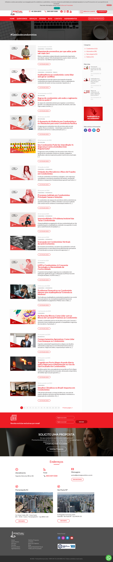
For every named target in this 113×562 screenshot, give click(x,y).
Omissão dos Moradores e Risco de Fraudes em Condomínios (57, 173)
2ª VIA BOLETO (102, 11)
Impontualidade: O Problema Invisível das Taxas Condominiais (56, 219)
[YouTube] (70, 11)
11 (50, 408)
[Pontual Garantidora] (16, 12)
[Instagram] (64, 11)
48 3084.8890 (36, 11)
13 (56, 408)
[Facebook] (61, 11)
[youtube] (98, 130)
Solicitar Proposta (56, 449)
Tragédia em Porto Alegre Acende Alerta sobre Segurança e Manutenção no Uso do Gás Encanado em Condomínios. (56, 364)
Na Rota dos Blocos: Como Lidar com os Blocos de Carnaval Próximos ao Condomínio (57, 317)
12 (53, 408)
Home (13, 540)
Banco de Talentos (33, 543)
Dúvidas (13, 545)
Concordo (57, 8)
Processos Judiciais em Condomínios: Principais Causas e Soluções (54, 196)
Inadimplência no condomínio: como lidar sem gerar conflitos (56, 76)
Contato (30, 542)
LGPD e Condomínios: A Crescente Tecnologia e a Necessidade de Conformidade (53, 267)
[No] (109, 5)
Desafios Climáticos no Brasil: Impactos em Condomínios (56, 389)
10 (47, 408)
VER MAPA (21, 521)
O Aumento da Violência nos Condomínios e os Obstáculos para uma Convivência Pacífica (57, 122)
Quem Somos (15, 542)
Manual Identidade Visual (35, 547)
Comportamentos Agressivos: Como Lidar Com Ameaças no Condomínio (56, 340)
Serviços (13, 543)
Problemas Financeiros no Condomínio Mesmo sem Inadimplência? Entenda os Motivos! (55, 292)
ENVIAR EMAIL (77, 479)
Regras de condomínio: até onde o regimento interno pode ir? (57, 99)
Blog (29, 545)
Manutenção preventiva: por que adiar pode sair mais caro (57, 52)
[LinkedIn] (68, 11)
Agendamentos (15, 548)
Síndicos (55, 72)
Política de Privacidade (35, 548)
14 (58, 408)
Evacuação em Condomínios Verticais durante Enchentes (54, 243)
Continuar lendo (44, 64)
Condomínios (41, 48)
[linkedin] (94, 130)
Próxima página (67, 408)
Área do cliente (15, 547)
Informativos (48, 48)
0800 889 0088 (52, 11)
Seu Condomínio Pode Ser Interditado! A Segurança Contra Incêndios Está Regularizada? (55, 147)
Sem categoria (41, 95)
